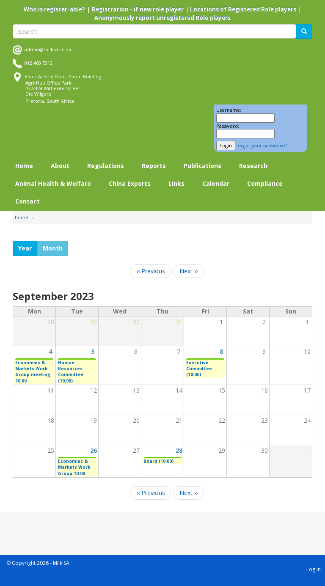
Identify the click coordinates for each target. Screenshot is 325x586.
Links (176, 183)
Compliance (265, 183)
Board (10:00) (158, 461)
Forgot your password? (260, 145)
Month (53, 248)
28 (179, 450)
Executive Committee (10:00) (199, 369)
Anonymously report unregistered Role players (162, 18)
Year (25, 248)
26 (93, 450)
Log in (313, 569)
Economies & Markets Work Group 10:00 (74, 467)
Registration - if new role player (138, 9)
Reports (154, 166)
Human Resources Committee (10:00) (71, 372)
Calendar (215, 183)
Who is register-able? (54, 9)
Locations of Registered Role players (242, 9)
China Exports (130, 183)
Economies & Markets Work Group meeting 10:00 (32, 372)
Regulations (105, 166)
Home (24, 166)
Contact (27, 201)
